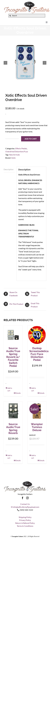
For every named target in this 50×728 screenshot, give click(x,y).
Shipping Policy (25, 517)
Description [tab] (8, 169)
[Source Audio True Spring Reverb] (13, 410)
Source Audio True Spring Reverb (13, 429)
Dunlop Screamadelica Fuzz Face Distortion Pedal (39, 354)
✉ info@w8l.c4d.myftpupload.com (25, 507)
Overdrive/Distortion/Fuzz (16, 151)
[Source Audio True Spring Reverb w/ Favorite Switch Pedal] (13, 335)
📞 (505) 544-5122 (25, 510)
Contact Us (25, 504)
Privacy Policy (25, 520)
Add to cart (31, 139)
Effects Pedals (21, 148)
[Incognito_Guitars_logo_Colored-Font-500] (27, 2)
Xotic (13, 158)
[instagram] (27, 498)
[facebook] (22, 498)
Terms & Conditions (25, 526)
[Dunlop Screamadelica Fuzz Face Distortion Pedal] (37, 335)
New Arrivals (14, 154)
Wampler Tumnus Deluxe (37, 427)
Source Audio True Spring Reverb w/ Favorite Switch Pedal (13, 357)
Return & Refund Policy (25, 523)
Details (18, 393)
